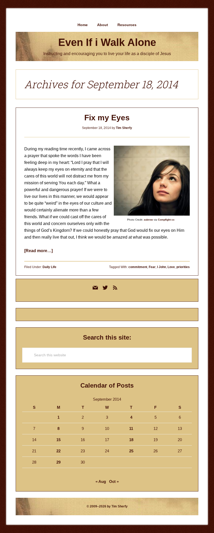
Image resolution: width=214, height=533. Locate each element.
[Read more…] (38, 250)
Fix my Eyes (107, 117)
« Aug (101, 481)
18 (131, 439)
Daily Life (49, 267)
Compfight (164, 219)
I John (161, 267)
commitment (137, 267)
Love (171, 267)
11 (131, 428)
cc (173, 219)
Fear (152, 267)
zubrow (148, 219)
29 (58, 462)
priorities (183, 267)
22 (58, 451)
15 (58, 439)
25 (131, 451)
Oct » (114, 481)
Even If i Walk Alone (107, 42)
